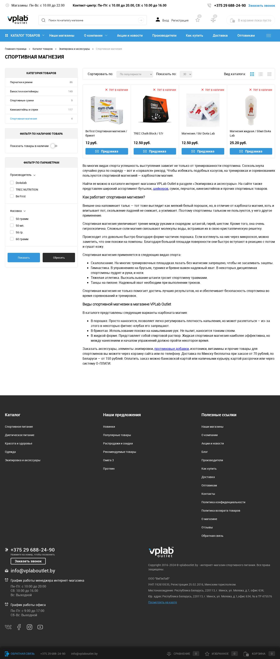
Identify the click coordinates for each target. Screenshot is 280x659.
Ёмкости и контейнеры (24, 91)
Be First (21, 196)
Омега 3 (108, 460)
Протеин (109, 468)
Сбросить (59, 257)
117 (70, 109)
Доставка (220, 35)
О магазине (209, 519)
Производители (164, 35)
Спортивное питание (19, 426)
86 (71, 82)
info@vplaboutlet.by (33, 570)
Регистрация (180, 20)
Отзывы (207, 527)
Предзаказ (109, 151)
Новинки (109, 426)
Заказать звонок (28, 561)
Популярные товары (117, 435)
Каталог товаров (25, 35)
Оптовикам (246, 35)
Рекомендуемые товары (119, 452)
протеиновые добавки (171, 348)
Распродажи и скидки (118, 443)
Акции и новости (130, 35)
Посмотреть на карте (162, 602)
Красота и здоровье (18, 443)
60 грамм (22, 239)
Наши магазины (61, 35)
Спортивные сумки (22, 100)
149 (70, 91)
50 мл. (20, 225)
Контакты (208, 494)
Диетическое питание (19, 435)
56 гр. (19, 232)
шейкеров (160, 188)
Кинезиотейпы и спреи (24, 109)
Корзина (262, 654)
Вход (165, 20)
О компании (93, 35)
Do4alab (21, 183)
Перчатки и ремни (21, 82)
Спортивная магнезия (23, 118)
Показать (24, 257)
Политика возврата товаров (220, 510)
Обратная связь (212, 536)
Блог (204, 452)
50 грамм (22, 219)
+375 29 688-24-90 (33, 549)
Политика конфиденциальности (223, 502)
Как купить (194, 35)
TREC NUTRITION (27, 189)
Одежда (10, 452)
